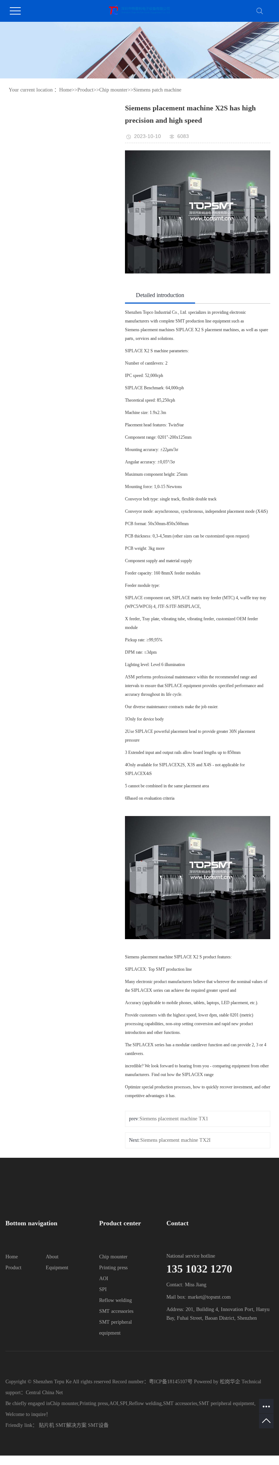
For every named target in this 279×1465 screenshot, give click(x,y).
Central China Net (44, 1392)
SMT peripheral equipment (226, 1403)
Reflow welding (115, 1300)
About (52, 1256)
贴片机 (46, 1425)
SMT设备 (98, 1425)
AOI (103, 1278)
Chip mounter (113, 90)
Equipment (57, 1267)
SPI (103, 1289)
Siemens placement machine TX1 (174, 1118)
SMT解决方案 (71, 1425)
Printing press (113, 1267)
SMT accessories (116, 1311)
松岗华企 (230, 1381)
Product (85, 90)
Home (65, 90)
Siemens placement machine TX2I (175, 1140)
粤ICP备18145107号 (171, 1381)
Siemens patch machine (157, 90)
